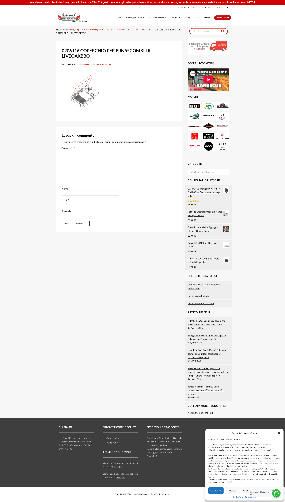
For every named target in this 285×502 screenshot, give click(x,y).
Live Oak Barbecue (75, 18)
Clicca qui (117, 466)
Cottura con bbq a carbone (201, 303)
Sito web (66, 211)
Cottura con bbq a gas (198, 296)
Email (65, 199)
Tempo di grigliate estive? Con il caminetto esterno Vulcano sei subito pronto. (206, 390)
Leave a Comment (104, 64)
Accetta (216, 490)
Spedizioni (152, 456)
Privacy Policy (112, 438)
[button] (279, 433)
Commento (68, 148)
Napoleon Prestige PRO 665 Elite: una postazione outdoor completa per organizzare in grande (207, 354)
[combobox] (208, 172)
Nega (232, 490)
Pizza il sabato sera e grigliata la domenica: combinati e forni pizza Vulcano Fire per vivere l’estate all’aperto (208, 372)
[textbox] (202, 172)
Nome (66, 188)
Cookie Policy (238, 497)
